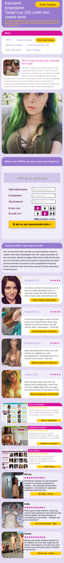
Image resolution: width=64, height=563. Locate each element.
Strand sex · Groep (45, 553)
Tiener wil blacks (24, 40)
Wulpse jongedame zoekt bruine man (44, 394)
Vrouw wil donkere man (38, 45)
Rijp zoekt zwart (13, 50)
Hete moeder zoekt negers (44, 300)
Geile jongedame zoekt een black (44, 331)
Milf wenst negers (14, 45)
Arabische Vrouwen (49, 443)
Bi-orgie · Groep (46, 494)
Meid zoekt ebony (45, 40)
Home (8, 39)
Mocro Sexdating (49, 420)
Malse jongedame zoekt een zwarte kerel (44, 363)
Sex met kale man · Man (46, 523)
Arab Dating (49, 466)
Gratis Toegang (48, 4)
